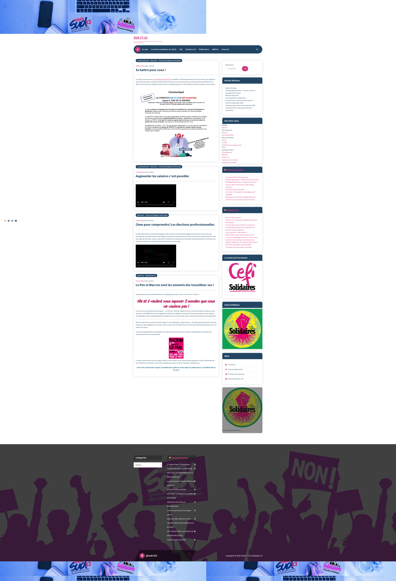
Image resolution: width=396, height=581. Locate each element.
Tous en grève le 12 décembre (235, 98)
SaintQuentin (227, 152)
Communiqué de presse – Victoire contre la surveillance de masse (240, 91)
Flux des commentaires (236, 374)
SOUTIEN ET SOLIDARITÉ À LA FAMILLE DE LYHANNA (240, 193)
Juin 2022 (140, 220)
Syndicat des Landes (229, 162)
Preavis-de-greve (179, 457)
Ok (245, 69)
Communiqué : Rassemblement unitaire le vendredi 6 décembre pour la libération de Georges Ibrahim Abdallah (240, 227)
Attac (224, 140)
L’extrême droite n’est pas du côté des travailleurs (238, 109)
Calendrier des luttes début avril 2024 (238, 247)
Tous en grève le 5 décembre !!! (236, 232)
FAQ (181, 49)
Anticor (225, 133)
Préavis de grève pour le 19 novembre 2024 (240, 105)
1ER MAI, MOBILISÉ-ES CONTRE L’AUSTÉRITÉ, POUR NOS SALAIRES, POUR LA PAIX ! (241, 243)
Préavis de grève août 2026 (176, 540)
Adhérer (215, 49)
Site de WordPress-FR (235, 379)
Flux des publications (235, 369)
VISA (223, 147)
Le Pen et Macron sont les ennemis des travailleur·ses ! (175, 285)
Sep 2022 (140, 172)
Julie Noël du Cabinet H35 (162, 79)
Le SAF (224, 142)
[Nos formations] (242, 280)
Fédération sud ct (234, 170)
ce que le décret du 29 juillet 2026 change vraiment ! (239, 186)
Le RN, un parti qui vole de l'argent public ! (240, 199)
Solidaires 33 (190, 49)
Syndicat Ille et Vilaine (230, 160)
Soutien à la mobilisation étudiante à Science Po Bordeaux (241, 221)
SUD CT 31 (225, 157)
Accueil (145, 49)
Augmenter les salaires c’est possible (162, 176)
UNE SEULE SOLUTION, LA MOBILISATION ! (240, 197)
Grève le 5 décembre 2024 (234, 103)
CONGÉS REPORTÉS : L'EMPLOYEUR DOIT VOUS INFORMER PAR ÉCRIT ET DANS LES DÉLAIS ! (242, 181)
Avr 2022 (140, 281)
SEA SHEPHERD (227, 135)
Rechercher (229, 65)
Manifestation (150, 275)
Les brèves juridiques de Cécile (163, 49)
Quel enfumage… (231, 88)
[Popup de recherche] (257, 49)
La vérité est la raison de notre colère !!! (239, 100)
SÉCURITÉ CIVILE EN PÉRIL (235, 190)
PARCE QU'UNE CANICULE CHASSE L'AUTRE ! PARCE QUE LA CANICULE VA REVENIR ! (180, 523)
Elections (154, 60)
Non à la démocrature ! (233, 217)
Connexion (232, 365)
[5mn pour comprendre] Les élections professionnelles (175, 224)
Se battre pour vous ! (151, 70)
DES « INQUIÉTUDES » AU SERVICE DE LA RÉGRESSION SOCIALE (181, 533)
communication (143, 60)
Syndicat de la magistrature (232, 145)
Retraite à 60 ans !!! (232, 95)
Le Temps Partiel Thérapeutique (236, 177)
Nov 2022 (140, 66)
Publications (204, 49)
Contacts (225, 49)
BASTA (224, 128)
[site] (242, 329)
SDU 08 (224, 155)
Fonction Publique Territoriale (170, 60)
